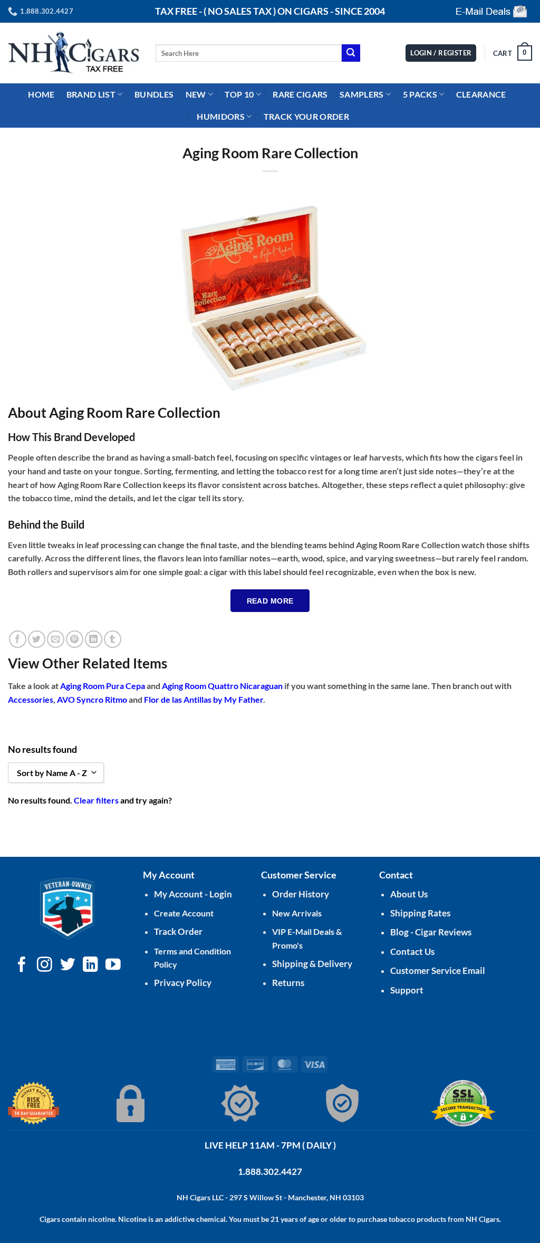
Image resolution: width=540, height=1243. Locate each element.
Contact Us (412, 951)
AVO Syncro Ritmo (92, 699)
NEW (196, 94)
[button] (512, 53)
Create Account (184, 913)
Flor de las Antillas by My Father (203, 699)
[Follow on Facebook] (22, 965)
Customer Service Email (437, 970)
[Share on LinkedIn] (93, 639)
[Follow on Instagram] (44, 965)
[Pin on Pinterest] (74, 639)
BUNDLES (153, 94)
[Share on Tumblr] (112, 639)
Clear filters (96, 800)
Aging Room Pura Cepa (102, 686)
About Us (409, 894)
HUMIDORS (221, 116)
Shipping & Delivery (312, 963)
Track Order (178, 931)
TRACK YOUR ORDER (306, 116)
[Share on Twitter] (36, 639)
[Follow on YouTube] (113, 965)
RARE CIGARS (300, 94)
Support (406, 990)
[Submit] (351, 53)
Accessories (30, 699)
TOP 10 (239, 94)
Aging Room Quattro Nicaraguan (222, 686)
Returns (288, 982)
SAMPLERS (362, 94)
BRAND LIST (90, 94)
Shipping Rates (420, 913)
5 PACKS (420, 94)
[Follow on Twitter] (67, 965)
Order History (300, 894)
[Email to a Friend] (55, 639)
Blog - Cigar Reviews (430, 932)
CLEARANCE (481, 94)
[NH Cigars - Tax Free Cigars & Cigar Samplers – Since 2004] (74, 53)
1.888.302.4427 (270, 1171)
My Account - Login (193, 894)
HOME (41, 94)
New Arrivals (297, 913)
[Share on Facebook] (17, 639)
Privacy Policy (182, 982)
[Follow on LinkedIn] (90, 965)
